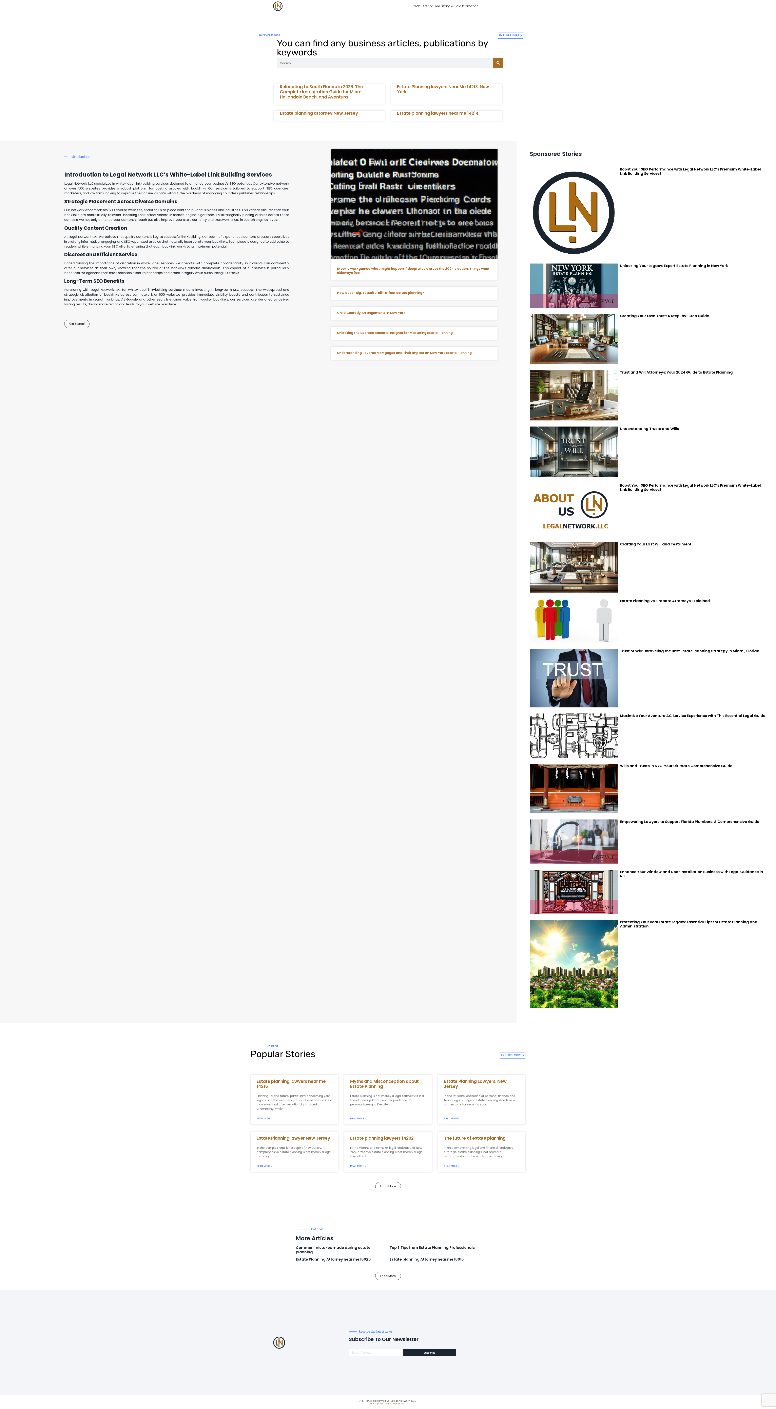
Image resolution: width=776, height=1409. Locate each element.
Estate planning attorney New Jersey (319, 113)
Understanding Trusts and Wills (649, 428)
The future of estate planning (475, 1138)
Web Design (385, 1403)
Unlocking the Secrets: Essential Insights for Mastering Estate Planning (395, 332)
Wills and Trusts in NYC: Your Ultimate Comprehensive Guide (676, 765)
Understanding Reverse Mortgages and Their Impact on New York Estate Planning (404, 352)
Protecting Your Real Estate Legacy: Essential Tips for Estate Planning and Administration (688, 924)
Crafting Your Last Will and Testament (656, 544)
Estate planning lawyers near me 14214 (438, 113)
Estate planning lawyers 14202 (382, 1138)
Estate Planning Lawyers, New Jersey (475, 1083)
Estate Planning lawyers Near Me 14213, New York (443, 89)
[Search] (498, 63)
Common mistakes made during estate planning (333, 1249)
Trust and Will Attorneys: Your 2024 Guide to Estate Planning (676, 372)
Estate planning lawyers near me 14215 (291, 1083)
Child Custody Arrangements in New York (371, 312)
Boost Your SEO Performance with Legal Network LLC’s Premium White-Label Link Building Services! (690, 171)
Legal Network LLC (403, 1401)
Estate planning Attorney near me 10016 (427, 1259)
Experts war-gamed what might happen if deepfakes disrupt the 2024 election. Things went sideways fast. (413, 270)
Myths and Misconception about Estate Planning (384, 1083)
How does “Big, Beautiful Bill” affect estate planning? (380, 292)
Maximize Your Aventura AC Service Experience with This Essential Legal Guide (692, 715)
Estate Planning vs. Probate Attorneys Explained (665, 600)
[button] (388, 1186)
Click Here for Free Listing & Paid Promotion (446, 6)
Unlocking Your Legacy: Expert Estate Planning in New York (674, 265)
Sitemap (374, 1403)
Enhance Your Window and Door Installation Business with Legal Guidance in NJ (691, 874)
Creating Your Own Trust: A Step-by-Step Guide (664, 315)
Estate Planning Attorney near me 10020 (333, 1259)
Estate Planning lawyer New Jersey (293, 1138)
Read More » (264, 1118)
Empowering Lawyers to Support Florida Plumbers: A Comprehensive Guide (689, 821)
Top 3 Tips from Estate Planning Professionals (432, 1247)
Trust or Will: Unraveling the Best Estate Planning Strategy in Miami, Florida (689, 650)
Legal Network (399, 1403)
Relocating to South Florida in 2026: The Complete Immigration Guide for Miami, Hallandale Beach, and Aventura (322, 92)
